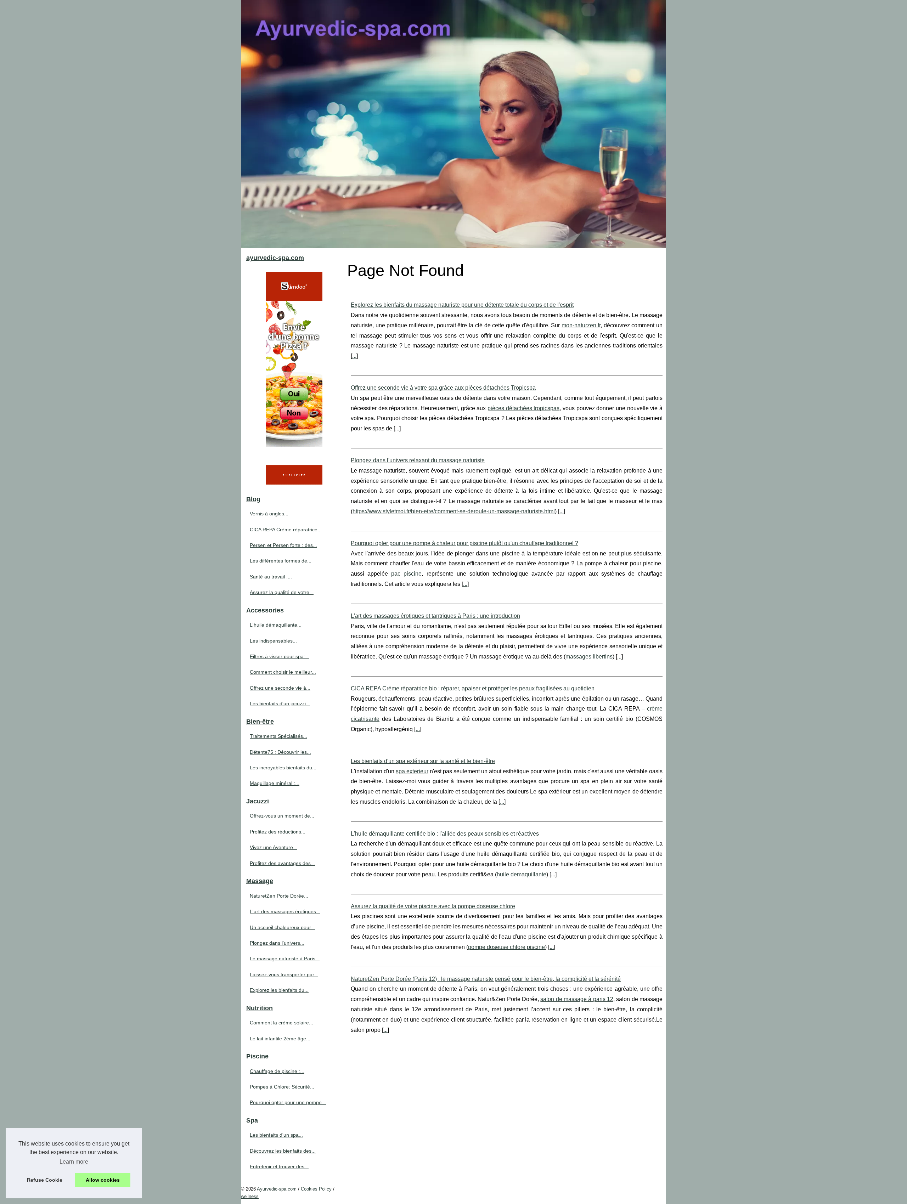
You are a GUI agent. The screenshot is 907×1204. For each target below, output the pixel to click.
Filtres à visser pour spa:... (279, 656)
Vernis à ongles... (269, 513)
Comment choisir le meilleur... (283, 672)
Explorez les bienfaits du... (279, 990)
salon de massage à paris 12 (576, 999)
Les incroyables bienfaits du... (283, 767)
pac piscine (406, 574)
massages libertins (589, 657)
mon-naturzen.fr (581, 325)
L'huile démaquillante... (276, 625)
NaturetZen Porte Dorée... (279, 896)
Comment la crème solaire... (281, 1022)
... (354, 356)
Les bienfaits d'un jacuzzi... (280, 703)
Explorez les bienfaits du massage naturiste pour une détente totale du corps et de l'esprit (462, 305)
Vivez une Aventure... (273, 847)
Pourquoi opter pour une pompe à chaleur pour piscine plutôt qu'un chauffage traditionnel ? (464, 543)
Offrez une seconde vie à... (280, 688)
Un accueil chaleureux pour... (282, 927)
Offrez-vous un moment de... (282, 816)
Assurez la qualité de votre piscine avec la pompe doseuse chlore (433, 906)
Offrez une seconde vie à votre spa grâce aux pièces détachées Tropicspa (443, 388)
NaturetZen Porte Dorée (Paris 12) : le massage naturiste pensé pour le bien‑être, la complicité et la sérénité (486, 979)
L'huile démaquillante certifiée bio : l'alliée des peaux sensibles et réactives (445, 834)
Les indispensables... (273, 641)
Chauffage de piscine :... (277, 1071)
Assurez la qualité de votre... (282, 592)
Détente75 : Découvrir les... (280, 752)
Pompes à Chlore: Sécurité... (282, 1087)
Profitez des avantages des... (282, 863)
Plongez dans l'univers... (277, 943)
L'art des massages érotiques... (285, 911)
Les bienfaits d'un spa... (276, 1135)
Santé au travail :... (271, 577)
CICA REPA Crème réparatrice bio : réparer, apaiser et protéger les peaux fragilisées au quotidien (473, 688)
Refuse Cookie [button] (44, 1180)
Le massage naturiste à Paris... (285, 958)
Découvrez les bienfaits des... (283, 1151)
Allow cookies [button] (103, 1180)
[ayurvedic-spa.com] (453, 124)
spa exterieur (412, 771)
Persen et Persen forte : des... (283, 545)
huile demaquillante (521, 874)
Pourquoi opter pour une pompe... (288, 1102)
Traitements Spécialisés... (278, 736)
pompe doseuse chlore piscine (506, 947)
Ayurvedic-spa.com (277, 1189)
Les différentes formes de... (280, 561)
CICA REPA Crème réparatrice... (286, 529)
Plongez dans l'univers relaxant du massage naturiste (418, 460)
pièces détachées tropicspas (523, 408)
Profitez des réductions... (277, 832)
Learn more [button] (74, 1162)
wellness (250, 1196)
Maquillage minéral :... (274, 783)
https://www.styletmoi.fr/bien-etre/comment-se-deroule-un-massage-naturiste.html (454, 511)
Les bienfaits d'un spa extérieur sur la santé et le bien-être (423, 761)
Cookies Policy (316, 1189)
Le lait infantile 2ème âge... (280, 1038)
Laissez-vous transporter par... (284, 974)
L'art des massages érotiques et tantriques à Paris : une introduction (435, 616)
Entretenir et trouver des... (279, 1166)
